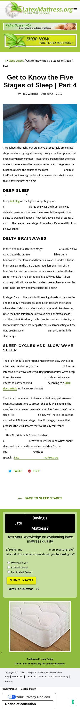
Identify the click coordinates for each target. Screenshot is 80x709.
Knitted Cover (19, 567)
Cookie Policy (28, 688)
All (4, 60)
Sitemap (9, 681)
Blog (7, 677)
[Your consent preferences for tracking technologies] (73, 702)
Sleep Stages (16, 60)
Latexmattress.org (36, 457)
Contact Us (17, 677)
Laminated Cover (21, 572)
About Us (30, 677)
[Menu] (75, 9)
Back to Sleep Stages (43, 498)
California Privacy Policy (40, 659)
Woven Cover (19, 563)
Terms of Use (45, 677)
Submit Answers (21, 580)
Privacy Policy (61, 677)
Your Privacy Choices (33, 697)
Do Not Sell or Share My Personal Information (40, 663)
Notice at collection (20, 704)
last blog (15, 201)
